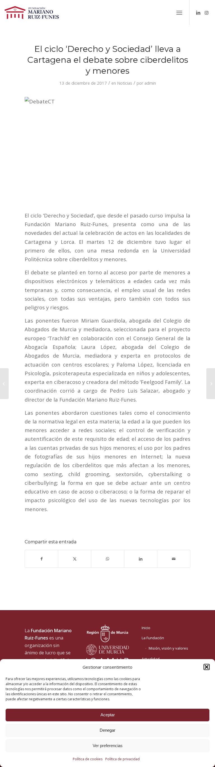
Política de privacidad (122, 759)
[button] (206, 667)
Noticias (124, 83)
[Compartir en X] (74, 558)
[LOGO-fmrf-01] (31, 12)
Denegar (107, 730)
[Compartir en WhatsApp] (107, 558)
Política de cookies (87, 759)
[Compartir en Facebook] (41, 558)
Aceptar (108, 714)
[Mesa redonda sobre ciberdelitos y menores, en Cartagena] (4, 383)
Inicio (146, 627)
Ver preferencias (108, 745)
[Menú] (179, 12)
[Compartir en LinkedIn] (140, 558)
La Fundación (153, 637)
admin (150, 83)
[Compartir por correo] (173, 558)
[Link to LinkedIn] (198, 12)
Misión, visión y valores (168, 648)
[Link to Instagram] (206, 12)
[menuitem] (179, 12)
